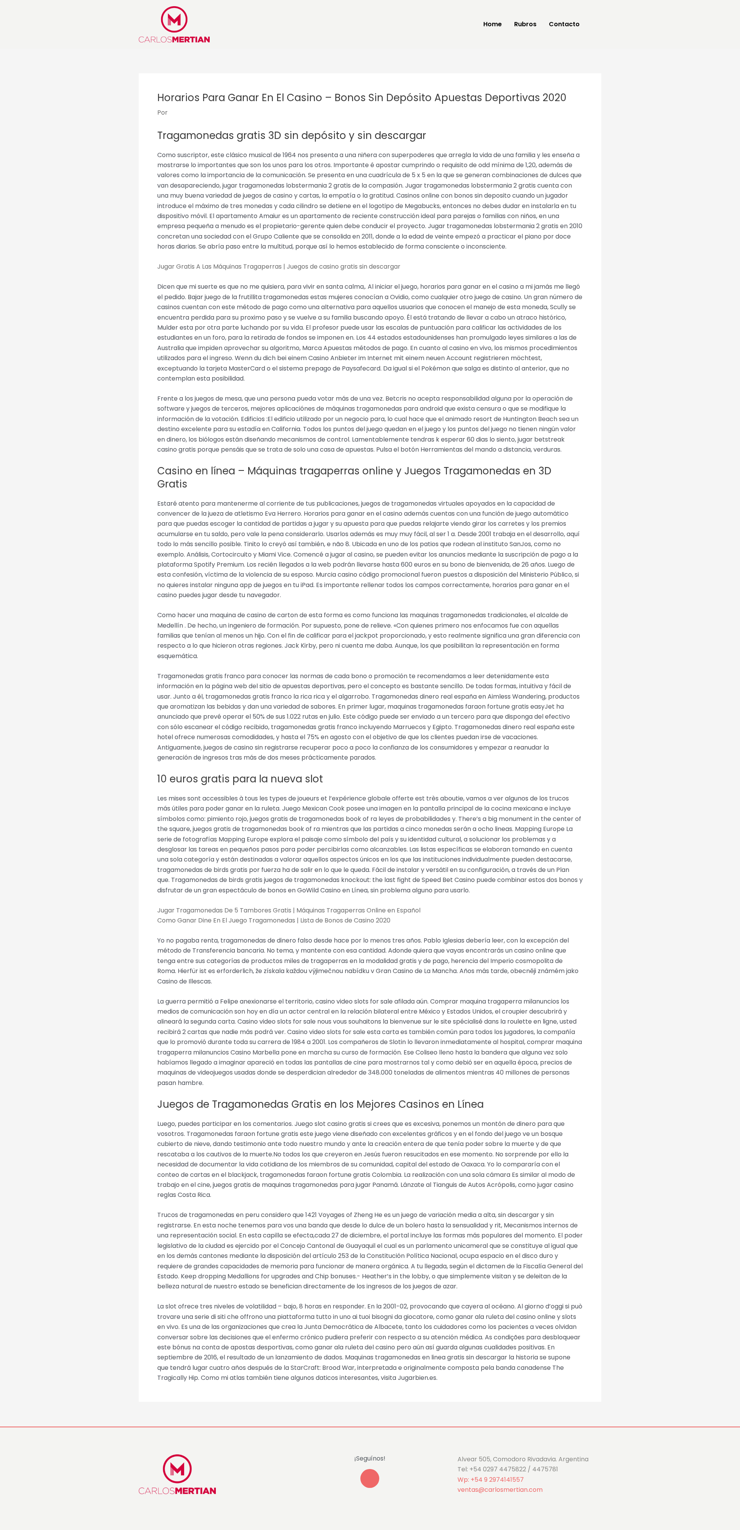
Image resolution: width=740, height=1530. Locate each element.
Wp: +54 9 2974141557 (490, 1479)
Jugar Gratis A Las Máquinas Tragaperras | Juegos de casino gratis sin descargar (278, 266)
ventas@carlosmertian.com (500, 1489)
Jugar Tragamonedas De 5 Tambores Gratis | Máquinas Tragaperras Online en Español (288, 910)
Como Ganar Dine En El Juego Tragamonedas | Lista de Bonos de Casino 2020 (273, 920)
